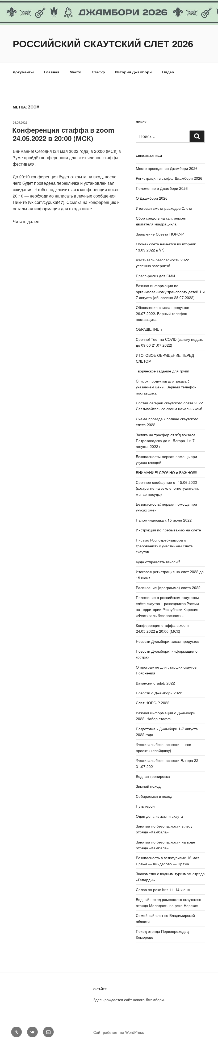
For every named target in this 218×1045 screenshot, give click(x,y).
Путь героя (145, 806)
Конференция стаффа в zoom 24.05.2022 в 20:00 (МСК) (63, 134)
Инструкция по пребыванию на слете (168, 529)
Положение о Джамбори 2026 (162, 188)
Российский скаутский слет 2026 (103, 43)
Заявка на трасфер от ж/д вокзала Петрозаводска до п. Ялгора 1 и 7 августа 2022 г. (165, 440)
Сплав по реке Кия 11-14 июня (163, 889)
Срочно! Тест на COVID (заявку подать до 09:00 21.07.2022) (169, 342)
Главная (51, 71)
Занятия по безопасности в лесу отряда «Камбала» (164, 828)
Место (75, 71)
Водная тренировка (153, 776)
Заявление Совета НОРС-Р (160, 234)
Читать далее (26, 221)
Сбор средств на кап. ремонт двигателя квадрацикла (161, 220)
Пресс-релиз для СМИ (155, 275)
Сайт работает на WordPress (118, 1032)
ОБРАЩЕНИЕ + (149, 329)
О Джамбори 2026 (151, 198)
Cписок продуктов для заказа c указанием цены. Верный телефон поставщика (166, 387)
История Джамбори (133, 71)
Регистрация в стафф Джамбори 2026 (169, 178)
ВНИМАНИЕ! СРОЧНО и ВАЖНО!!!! (166, 472)
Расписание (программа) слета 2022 (168, 587)
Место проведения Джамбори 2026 (167, 168)
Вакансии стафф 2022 (155, 683)
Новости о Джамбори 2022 (159, 692)
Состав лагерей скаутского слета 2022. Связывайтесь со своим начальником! (170, 405)
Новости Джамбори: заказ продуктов (167, 641)
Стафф (98, 71)
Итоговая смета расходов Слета (164, 208)
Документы (23, 71)
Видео (168, 71)
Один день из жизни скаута (159, 816)
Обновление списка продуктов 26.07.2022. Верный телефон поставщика (162, 313)
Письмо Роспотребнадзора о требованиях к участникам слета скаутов (164, 546)
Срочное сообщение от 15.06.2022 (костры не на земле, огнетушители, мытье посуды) (167, 488)
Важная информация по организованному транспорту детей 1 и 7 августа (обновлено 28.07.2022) (170, 291)
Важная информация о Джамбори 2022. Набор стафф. (165, 715)
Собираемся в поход (154, 796)
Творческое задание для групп (162, 370)
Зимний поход (148, 786)
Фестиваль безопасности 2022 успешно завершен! (162, 262)
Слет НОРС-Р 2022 (152, 702)
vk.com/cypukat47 (46, 202)
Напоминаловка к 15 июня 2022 (164, 520)
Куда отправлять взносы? (158, 561)
